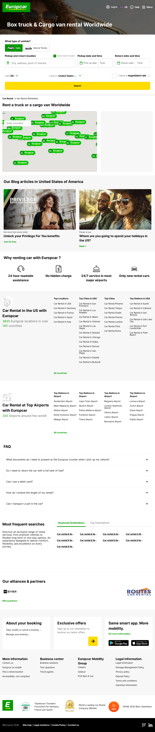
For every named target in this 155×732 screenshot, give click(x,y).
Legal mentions (41, 725)
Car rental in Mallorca (134, 534)
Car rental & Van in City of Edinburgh (88, 540)
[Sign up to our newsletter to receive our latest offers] (93, 641)
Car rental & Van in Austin (134, 540)
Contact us (73, 725)
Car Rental (7, 98)
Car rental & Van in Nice (111, 540)
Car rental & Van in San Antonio (65, 546)
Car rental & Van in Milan (65, 534)
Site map (27, 725)
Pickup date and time (90, 55)
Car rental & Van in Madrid (111, 534)
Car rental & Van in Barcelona (88, 534)
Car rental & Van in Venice (65, 540)
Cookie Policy (58, 725)
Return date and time (127, 55)
